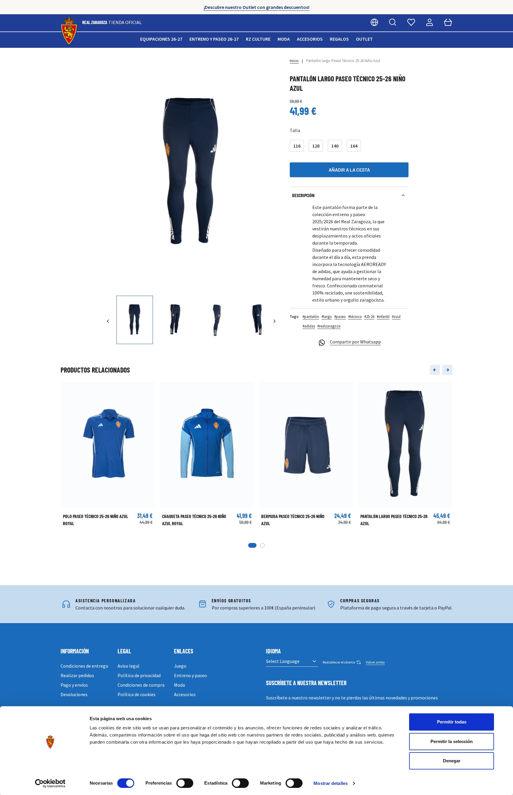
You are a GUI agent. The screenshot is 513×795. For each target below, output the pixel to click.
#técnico (355, 316)
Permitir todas (451, 721)
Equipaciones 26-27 (161, 39)
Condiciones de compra (141, 685)
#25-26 (369, 316)
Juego (180, 666)
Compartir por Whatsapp (355, 342)
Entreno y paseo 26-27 (214, 39)
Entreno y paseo (190, 675)
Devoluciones (74, 694)
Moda (284, 39)
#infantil (383, 316)
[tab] (252, 545)
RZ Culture (258, 39)
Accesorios (310, 39)
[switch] (184, 783)
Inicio (294, 60)
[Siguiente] (274, 321)
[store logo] (69, 31)
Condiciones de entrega (84, 666)
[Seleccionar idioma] (374, 22)
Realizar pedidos (77, 675)
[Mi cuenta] (429, 22)
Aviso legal (129, 666)
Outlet (364, 39)
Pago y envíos (74, 685)
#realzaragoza (329, 326)
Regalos (339, 39)
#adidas (309, 326)
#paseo (340, 316)
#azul (396, 316)
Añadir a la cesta (349, 169)
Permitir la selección (451, 741)
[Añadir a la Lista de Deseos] (68, 389)
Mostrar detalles (331, 783)
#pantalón (311, 316)
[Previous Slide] (435, 370)
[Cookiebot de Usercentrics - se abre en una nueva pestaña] (50, 783)
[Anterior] (108, 321)
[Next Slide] (447, 370)
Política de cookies (137, 694)
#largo (327, 316)
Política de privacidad (139, 675)
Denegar (451, 760)
